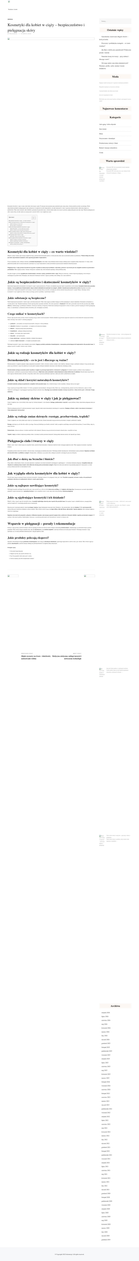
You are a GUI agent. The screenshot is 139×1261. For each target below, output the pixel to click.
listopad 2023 (106, 1093)
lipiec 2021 (105, 1166)
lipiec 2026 (105, 1016)
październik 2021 (107, 1155)
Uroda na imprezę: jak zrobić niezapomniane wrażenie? (22, 558)
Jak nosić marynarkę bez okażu (106, 95)
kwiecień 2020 (106, 1224)
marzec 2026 (105, 1032)
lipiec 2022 (105, 1120)
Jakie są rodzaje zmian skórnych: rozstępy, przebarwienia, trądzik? (23, 233)
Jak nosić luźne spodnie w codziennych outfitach (117, 668)
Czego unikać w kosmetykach (25, 314)
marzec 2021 (105, 1182)
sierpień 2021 (106, 1163)
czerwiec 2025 (106, 1066)
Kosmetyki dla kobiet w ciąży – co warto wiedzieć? (20, 220)
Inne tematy (103, 129)
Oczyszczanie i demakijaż (107, 138)
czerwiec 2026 (106, 1020)
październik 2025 (107, 1051)
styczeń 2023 (105, 1105)
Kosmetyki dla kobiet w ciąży (14, 206)
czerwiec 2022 (106, 1124)
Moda (101, 134)
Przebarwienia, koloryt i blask (108, 143)
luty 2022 (104, 1140)
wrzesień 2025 (106, 1055)
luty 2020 (104, 1232)
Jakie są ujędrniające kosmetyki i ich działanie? (19, 240)
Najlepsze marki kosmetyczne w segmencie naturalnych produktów (113, 83)
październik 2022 (107, 1109)
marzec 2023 (105, 1101)
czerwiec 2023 (106, 1097)
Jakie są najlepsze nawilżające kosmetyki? (18, 239)
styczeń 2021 (105, 1189)
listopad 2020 (106, 1197)
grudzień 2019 (106, 1240)
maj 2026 (104, 1024)
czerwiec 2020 (106, 1216)
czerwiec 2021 (106, 1170)
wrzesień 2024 (106, 1086)
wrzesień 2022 (106, 1113)
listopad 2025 (106, 1047)
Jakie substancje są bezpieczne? (17, 223)
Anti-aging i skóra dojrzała (107, 124)
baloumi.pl (69, 1254)
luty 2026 (104, 1036)
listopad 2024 (106, 1082)
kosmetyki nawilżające (17, 489)
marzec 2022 (105, 1136)
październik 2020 (107, 1201)
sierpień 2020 (106, 1209)
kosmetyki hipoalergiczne (36, 261)
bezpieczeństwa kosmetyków (19, 286)
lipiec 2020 (105, 1213)
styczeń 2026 (105, 1039)
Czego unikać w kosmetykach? (16, 225)
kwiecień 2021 (106, 1178)
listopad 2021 (106, 1151)
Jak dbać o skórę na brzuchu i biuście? (18, 236)
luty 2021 (104, 1186)
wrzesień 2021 (106, 1159)
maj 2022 (104, 1128)
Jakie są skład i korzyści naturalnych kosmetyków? (20, 230)
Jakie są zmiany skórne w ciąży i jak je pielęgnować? (20, 231)
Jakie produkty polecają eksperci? (17, 244)
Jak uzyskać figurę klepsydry (16, 551)
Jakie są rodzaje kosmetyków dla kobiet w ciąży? (20, 227)
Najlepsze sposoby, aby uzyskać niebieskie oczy (20, 553)
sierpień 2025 (106, 1059)
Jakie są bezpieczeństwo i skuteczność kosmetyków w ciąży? (22, 222)
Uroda (10, 19)
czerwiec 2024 (106, 1089)
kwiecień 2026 (106, 1028)
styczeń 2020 (105, 1236)
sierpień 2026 (106, 1012)
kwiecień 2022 (106, 1132)
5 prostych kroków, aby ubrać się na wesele (108, 91)
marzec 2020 (105, 1228)
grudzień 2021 (106, 1147)
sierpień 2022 (106, 1116)
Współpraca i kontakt (12, 9)
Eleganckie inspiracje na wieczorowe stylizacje (109, 87)
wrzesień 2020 (106, 1205)
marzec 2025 (105, 1078)
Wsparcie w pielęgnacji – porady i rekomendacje (20, 242)
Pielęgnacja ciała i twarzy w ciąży (16, 234)
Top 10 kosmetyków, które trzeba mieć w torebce (21, 556)
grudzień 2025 (106, 1043)
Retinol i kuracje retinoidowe (108, 148)
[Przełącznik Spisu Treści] (32, 218)
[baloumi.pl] (69, 2)
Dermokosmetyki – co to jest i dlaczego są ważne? (20, 228)
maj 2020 (104, 1220)
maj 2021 (104, 1174)
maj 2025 (104, 1070)
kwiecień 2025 (106, 1074)
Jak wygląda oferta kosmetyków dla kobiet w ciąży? (20, 238)
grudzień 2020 (106, 1193)
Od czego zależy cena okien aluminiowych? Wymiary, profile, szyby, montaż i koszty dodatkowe (113, 65)
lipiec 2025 (105, 1063)
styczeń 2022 (105, 1143)
